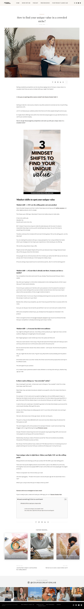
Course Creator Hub (56, 494)
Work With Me (26, 3)
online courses (60, 208)
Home (17, 3)
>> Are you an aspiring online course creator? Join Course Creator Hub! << (37, 97)
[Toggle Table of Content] (64, 499)
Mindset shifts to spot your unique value (31, 503)
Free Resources (45, 3)
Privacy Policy (42, 605)
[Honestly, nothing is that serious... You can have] (63, 594)
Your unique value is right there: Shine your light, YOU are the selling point (39, 510)
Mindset (42, 14)
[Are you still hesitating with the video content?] (21, 594)
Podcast (35, 3)
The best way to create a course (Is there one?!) (57, 567)
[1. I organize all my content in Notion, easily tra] (49, 594)
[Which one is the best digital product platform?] (7, 594)
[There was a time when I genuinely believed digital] (77, 594)
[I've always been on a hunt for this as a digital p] (35, 594)
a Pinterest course (42, 428)
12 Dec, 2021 (42, 24)
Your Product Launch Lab (60, 3)
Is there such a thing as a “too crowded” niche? (34, 508)
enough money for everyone (40, 317)
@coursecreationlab (43, 582)
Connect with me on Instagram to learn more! (29, 490)
